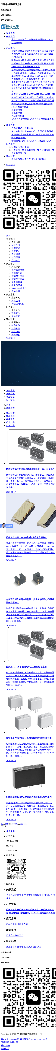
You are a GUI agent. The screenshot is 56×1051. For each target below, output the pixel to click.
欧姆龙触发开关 (36, 79)
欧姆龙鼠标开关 (21, 79)
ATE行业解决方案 (43, 141)
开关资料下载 (17, 150)
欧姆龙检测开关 (34, 70)
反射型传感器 (33, 94)
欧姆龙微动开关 (19, 70)
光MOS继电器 (17, 116)
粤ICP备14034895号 (10, 1039)
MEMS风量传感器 (44, 104)
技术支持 (15, 147)
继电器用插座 (33, 67)
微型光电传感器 (19, 94)
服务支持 (10, 144)
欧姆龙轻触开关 (23, 73)
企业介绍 (15, 39)
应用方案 (10, 125)
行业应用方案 (26, 128)
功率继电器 (19, 63)
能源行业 (42, 131)
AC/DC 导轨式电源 (38, 119)
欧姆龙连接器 (41, 51)
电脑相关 (24, 131)
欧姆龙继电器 (17, 51)
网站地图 (5, 1042)
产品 (8, 1045)
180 (21, 824)
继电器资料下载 (32, 150)
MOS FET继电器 (19, 67)
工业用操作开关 (19, 76)
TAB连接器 (23, 88)
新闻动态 (10, 156)
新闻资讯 (24, 159)
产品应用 (15, 128)
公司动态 (42, 159)
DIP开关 (31, 76)
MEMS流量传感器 (19, 107)
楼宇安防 (36, 134)
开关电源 (18, 57)
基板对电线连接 (33, 82)
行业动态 (33, 159)
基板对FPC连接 (18, 82)
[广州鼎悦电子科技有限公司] (10, 28)
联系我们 (10, 165)
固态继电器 (49, 63)
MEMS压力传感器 (33, 100)
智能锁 (44, 134)
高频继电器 (29, 60)
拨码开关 (39, 76)
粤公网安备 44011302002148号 (33, 1039)
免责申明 (14, 1042)
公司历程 (15, 257)
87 (8, 824)
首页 (8, 236)
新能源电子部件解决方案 (23, 141)
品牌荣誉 (33, 39)
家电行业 (33, 131)
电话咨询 (5, 1049)
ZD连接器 (34, 88)
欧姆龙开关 (29, 51)
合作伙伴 (18, 43)
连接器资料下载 (47, 150)
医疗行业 (18, 134)
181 (25, 824)
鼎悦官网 (10, 33)
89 (12, 824)
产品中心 (10, 48)
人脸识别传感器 (25, 97)
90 (15, 824)
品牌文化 (24, 39)
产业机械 (27, 134)
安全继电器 (40, 60)
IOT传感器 (38, 97)
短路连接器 (30, 85)
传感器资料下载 (18, 153)
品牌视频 (42, 39)
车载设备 (15, 131)
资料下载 (24, 147)
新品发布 (15, 159)
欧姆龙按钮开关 (47, 73)
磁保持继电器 (17, 60)
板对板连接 (46, 82)
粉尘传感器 (30, 104)
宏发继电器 (23, 54)
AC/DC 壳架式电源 (20, 119)
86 (6, 824)
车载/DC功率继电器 (34, 63)
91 (17, 824)
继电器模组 (34, 54)
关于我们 (10, 36)
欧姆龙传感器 (17, 279)
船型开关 (35, 73)
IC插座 (21, 85)
